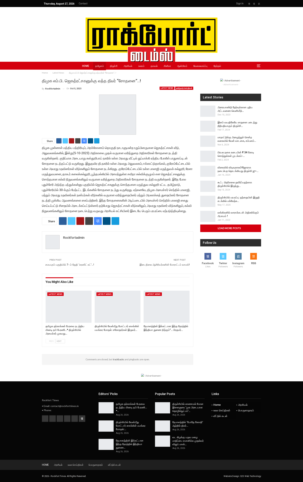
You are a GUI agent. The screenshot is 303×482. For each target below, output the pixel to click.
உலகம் (141, 66)
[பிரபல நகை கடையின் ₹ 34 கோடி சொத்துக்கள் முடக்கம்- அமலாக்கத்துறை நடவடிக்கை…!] (207, 156)
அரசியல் (128, 66)
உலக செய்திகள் (221, 410)
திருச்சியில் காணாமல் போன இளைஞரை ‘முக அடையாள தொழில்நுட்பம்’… (187, 407)
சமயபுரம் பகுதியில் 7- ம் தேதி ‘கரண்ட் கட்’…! (69, 264)
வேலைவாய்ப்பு (200, 66)
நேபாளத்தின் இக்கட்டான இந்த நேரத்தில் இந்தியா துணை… (129, 444)
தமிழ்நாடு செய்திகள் (184, 88)
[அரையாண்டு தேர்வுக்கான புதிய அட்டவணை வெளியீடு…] (207, 111)
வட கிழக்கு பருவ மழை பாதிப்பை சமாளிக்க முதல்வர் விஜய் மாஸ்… (188, 441)
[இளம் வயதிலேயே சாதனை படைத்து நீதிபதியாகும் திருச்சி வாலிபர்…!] (207, 126)
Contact (83, 3)
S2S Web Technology (250, 476)
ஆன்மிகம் (182, 66)
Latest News (167, 88)
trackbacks (118, 359)
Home (85, 66)
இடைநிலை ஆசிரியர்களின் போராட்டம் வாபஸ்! (165, 264)
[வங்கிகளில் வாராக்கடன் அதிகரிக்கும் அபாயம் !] (207, 216)
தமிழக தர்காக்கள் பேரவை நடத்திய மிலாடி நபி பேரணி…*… (131, 407)
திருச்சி (113, 66)
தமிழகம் (99, 66)
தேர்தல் (217, 66)
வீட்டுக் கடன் (220, 416)
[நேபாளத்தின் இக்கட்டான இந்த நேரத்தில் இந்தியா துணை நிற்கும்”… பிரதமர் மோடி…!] (167, 307)
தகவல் (154, 66)
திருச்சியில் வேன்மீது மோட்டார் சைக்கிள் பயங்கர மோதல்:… (131, 426)
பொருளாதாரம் (246, 410)
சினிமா (167, 66)
